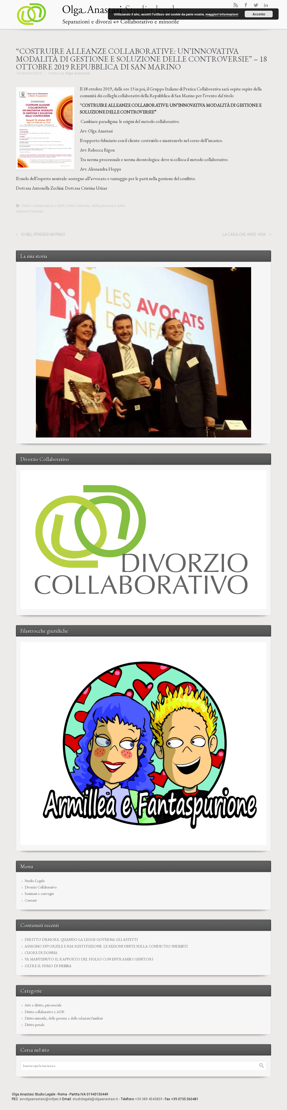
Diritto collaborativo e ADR (43, 206)
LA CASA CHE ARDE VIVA (244, 234)
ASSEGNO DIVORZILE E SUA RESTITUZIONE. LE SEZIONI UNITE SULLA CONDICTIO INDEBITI (106, 946)
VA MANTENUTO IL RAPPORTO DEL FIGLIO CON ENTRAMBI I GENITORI (89, 959)
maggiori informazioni (221, 14)
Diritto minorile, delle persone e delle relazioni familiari (64, 1018)
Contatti (31, 900)
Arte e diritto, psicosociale (43, 1005)
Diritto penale (35, 1024)
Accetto (259, 14)
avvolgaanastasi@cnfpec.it (40, 1099)
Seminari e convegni (39, 893)
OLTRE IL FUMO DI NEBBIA (48, 966)
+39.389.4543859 (148, 1099)
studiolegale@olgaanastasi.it (95, 1099)
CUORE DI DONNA (41, 952)
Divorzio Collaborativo (41, 887)
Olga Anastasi (77, 73)
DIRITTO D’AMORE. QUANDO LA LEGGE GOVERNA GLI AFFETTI (81, 939)
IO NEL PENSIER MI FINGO (43, 234)
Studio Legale (35, 880)
